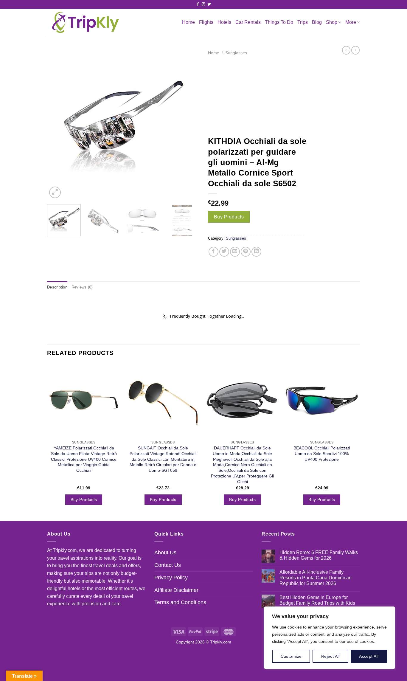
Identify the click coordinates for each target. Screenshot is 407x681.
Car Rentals (248, 22)
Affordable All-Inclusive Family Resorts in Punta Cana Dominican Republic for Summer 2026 (315, 578)
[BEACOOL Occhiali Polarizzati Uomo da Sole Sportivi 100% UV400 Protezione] (322, 401)
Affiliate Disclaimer (176, 590)
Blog (317, 22)
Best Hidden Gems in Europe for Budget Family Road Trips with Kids (317, 600)
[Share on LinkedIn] (256, 252)
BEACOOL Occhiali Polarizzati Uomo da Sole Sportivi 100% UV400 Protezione (321, 453)
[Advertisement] (257, 95)
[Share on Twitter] (224, 252)
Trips (302, 22)
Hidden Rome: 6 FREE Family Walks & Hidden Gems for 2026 (318, 555)
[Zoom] (55, 192)
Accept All (368, 656)
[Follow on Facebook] (198, 4)
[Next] (188, 123)
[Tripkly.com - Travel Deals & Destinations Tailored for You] (84, 22)
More (350, 22)
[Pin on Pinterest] (246, 252)
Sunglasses (236, 53)
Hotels (224, 22)
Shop (331, 22)
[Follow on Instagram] (203, 4)
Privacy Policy (171, 578)
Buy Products (229, 216)
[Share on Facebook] (213, 252)
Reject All (330, 656)
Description (57, 287)
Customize (291, 656)
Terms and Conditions (180, 602)
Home (188, 22)
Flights (206, 22)
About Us (165, 553)
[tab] (57, 287)
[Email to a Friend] (235, 252)
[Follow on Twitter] (209, 4)
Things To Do (279, 22)
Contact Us (167, 565)
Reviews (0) (82, 287)
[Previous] (57, 123)
